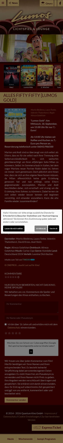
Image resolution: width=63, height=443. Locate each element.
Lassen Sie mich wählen (14, 228)
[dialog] (31, 221)
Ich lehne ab (41, 228)
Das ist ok (53, 228)
